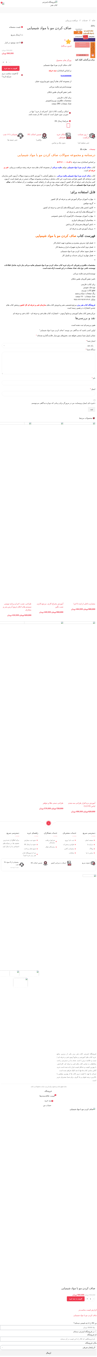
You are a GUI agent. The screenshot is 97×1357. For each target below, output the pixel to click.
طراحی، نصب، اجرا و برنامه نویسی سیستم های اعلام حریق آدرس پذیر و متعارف (17, 607)
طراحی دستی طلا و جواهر (53, 803)
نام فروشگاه (92, 1335)
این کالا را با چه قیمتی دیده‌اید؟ (85, 1323)
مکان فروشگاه (91, 1343)
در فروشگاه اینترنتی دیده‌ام (83, 1332)
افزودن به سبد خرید (75, 1299)
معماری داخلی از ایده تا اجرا (84, 604)
